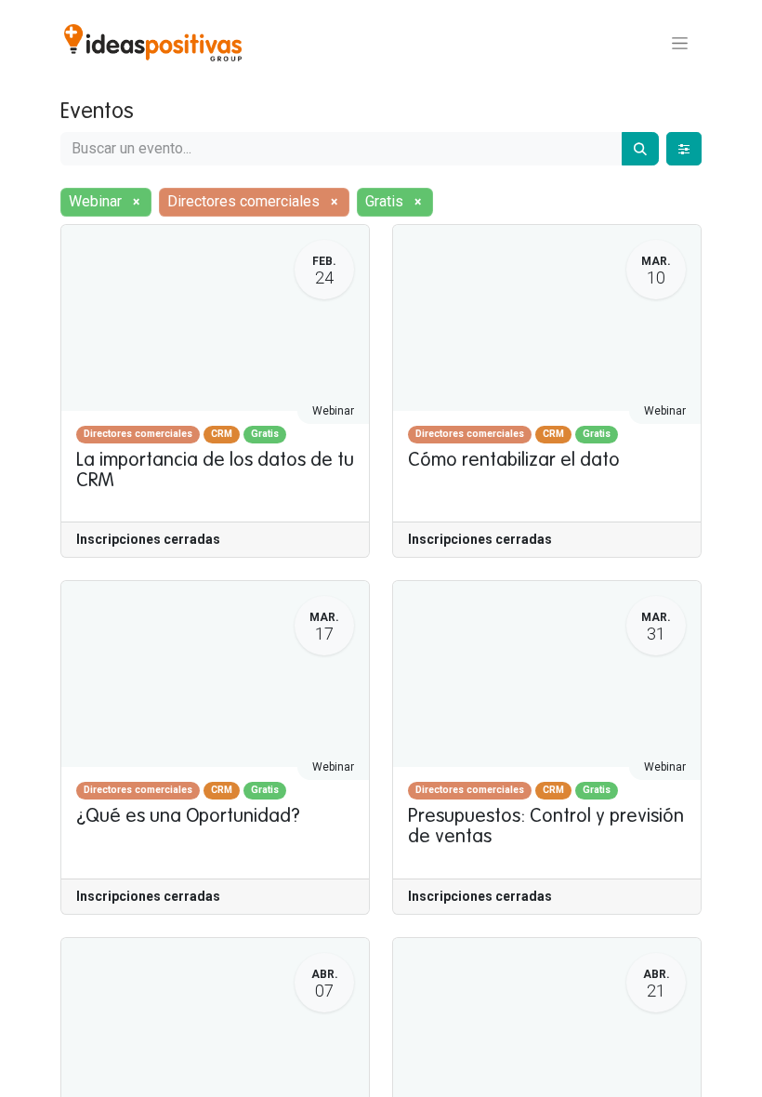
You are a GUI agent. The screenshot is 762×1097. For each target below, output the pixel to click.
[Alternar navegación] (680, 42)
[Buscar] (640, 148)
